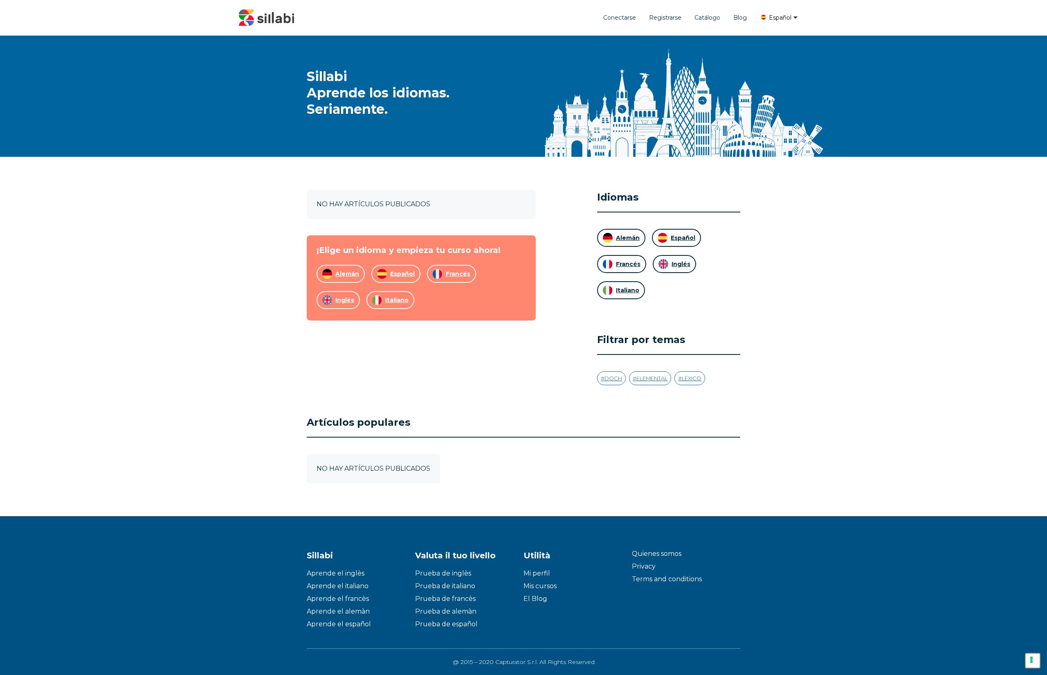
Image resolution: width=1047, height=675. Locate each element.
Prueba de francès (445, 599)
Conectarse (619, 17)
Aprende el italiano (337, 586)
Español (779, 17)
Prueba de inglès (443, 573)
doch (613, 378)
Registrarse (665, 17)
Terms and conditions (667, 579)
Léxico (691, 378)
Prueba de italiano (445, 586)
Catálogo (707, 17)
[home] (266, 17)
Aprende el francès (338, 599)
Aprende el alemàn (338, 611)
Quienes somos (656, 554)
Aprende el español (339, 624)
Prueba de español (446, 624)
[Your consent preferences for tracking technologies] (1032, 660)
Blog (740, 17)
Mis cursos (540, 586)
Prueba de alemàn (445, 611)
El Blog (535, 599)
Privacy (644, 566)
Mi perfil (537, 573)
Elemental (651, 378)
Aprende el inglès (335, 573)
